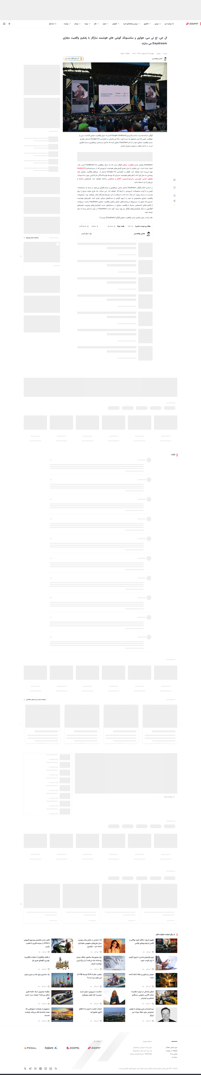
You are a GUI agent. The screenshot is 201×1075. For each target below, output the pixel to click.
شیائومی (110, 178)
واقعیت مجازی (127, 164)
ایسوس (125, 178)
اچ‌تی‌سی (138, 178)
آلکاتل (118, 178)
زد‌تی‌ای (131, 178)
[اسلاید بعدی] (21, 256)
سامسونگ (81, 175)
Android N (81, 168)
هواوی (150, 178)
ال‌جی (144, 178)
